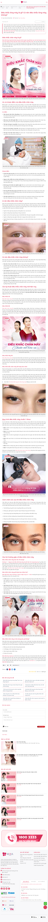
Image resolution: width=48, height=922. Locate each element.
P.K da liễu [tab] (33, 881)
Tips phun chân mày (22, 7)
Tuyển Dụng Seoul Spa (38, 865)
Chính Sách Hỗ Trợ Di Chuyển (40, 863)
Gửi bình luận (41, 726)
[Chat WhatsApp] (45, 903)
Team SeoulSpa (21, 18)
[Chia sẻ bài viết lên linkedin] (14, 669)
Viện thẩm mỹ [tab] (26, 881)
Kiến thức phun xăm (14, 7)
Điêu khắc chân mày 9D (7, 357)
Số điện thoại (6, 715)
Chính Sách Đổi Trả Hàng (39, 858)
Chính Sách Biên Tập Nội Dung (40, 856)
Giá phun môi (23, 863)
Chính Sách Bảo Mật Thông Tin (40, 854)
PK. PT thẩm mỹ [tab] (41, 881)
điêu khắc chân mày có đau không (23, 450)
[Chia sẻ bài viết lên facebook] (7, 669)
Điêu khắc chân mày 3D (7, 298)
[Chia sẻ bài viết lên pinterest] (10, 669)
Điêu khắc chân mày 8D (7, 308)
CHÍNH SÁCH (37, 852)
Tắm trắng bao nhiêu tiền (25, 857)
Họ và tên (5, 709)
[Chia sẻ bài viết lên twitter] (12, 669)
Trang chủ (3, 7)
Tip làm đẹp (7, 7)
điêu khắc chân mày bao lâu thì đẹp (15, 568)
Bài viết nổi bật (24, 852)
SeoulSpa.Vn (32, 660)
